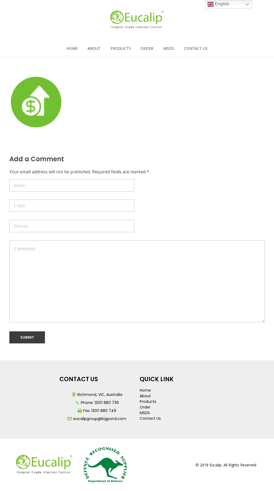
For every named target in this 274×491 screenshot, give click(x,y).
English (221, 4)
